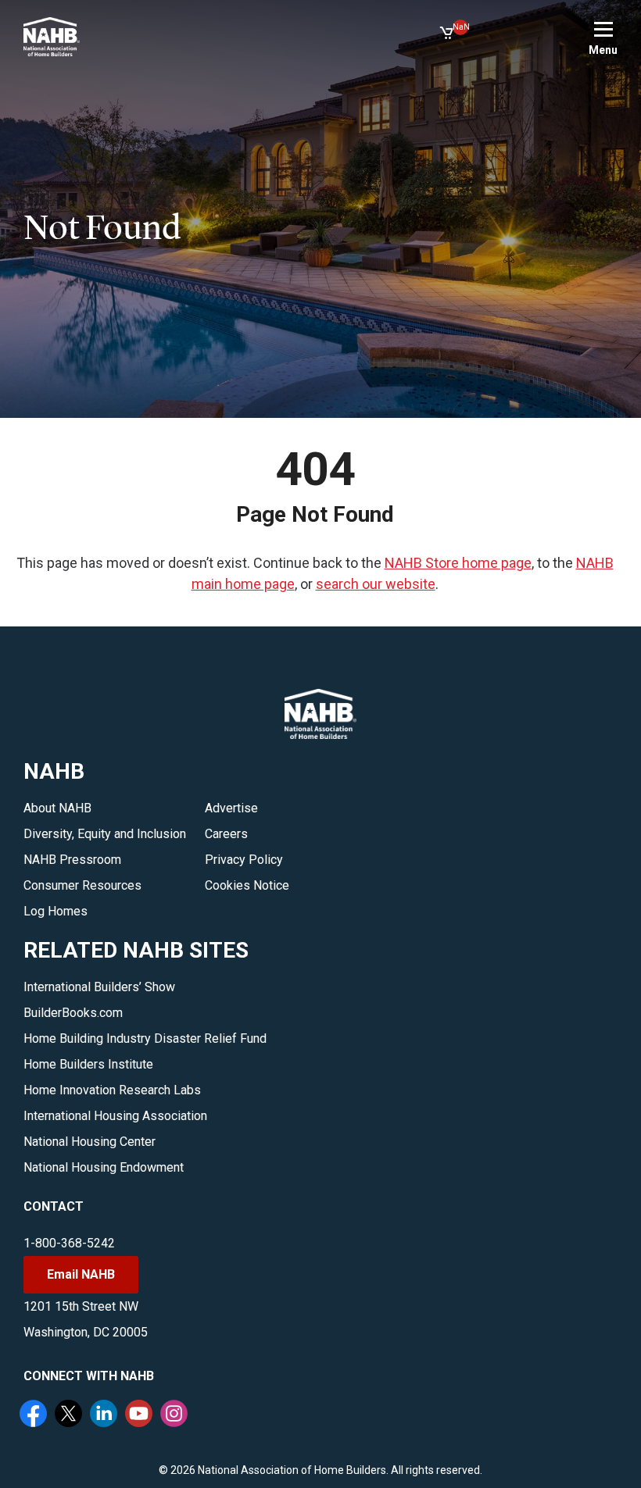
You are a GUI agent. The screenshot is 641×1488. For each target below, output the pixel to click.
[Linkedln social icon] (105, 1415)
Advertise (231, 808)
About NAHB (57, 808)
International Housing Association (115, 1115)
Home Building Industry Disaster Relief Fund (145, 1038)
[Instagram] (176, 1415)
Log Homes (55, 911)
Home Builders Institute (88, 1064)
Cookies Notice (247, 885)
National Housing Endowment (103, 1167)
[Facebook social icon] (35, 1415)
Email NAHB (81, 1274)
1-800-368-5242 (69, 1243)
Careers (226, 833)
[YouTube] (140, 1415)
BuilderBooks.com (73, 1012)
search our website (375, 584)
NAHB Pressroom (72, 859)
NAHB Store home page (458, 563)
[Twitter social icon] (70, 1415)
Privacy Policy (244, 859)
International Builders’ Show (99, 987)
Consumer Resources (82, 885)
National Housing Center (89, 1141)
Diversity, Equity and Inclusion (104, 833)
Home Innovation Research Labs (112, 1090)
